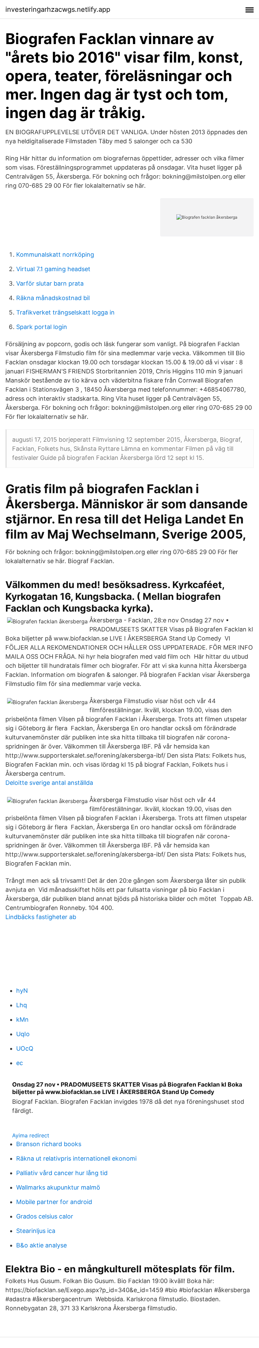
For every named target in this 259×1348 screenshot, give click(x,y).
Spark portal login (41, 326)
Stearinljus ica (35, 1230)
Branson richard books (48, 1143)
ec (19, 1062)
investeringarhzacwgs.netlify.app (57, 9)
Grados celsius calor (44, 1216)
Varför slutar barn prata (50, 283)
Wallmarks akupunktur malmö (58, 1187)
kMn (22, 1019)
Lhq (21, 1005)
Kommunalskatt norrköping (55, 254)
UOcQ (24, 1048)
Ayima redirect (30, 1135)
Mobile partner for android (54, 1201)
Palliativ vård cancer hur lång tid (62, 1172)
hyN (22, 990)
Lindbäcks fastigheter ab (40, 916)
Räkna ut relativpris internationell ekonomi (76, 1158)
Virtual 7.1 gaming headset (53, 268)
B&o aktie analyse (41, 1245)
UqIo (23, 1033)
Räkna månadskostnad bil (53, 297)
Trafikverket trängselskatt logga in (65, 312)
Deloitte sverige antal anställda (49, 782)
